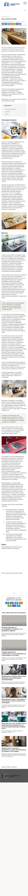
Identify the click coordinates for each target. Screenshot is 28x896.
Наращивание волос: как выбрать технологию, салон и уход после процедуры (14, 700)
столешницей (12, 62)
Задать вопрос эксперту (9, 767)
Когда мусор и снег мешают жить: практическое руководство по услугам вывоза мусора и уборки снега (14, 726)
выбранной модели (14, 49)
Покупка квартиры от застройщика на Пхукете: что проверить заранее (12, 629)
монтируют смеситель (20, 186)
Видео (7, 114)
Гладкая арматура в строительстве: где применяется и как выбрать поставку (14, 653)
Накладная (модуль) (10, 109)
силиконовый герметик (8, 193)
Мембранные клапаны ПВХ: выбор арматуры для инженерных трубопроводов (14, 677)
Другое (18, 21)
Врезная (7, 111)
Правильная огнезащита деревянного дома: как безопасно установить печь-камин (14, 749)
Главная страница (6, 16)
